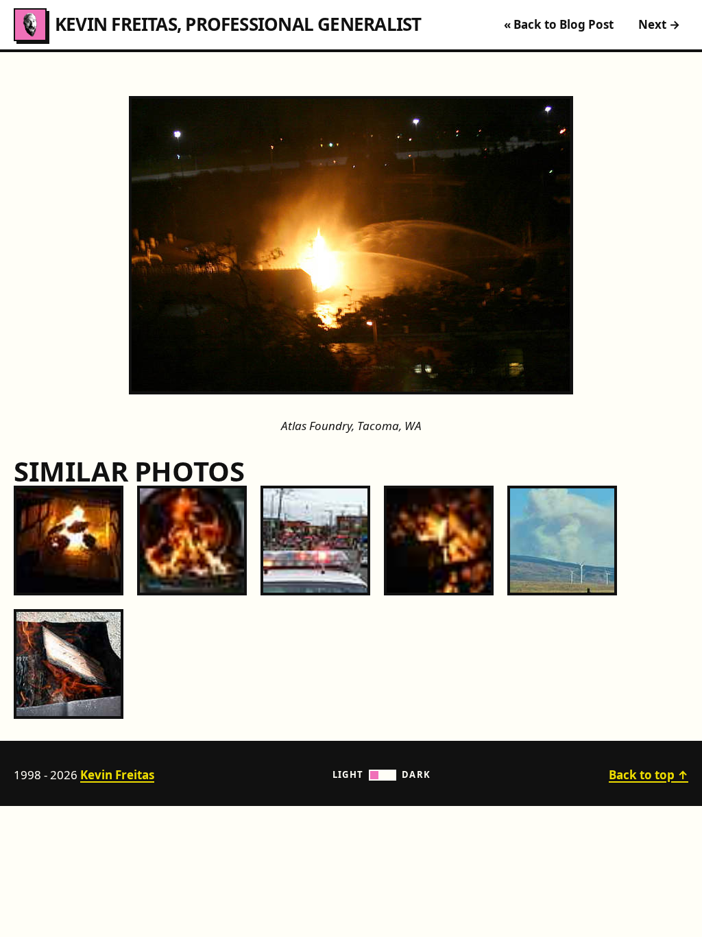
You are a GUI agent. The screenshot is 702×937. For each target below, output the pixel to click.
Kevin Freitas (117, 775)
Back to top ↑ (648, 775)
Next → (659, 24)
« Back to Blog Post (559, 24)
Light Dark (381, 774)
